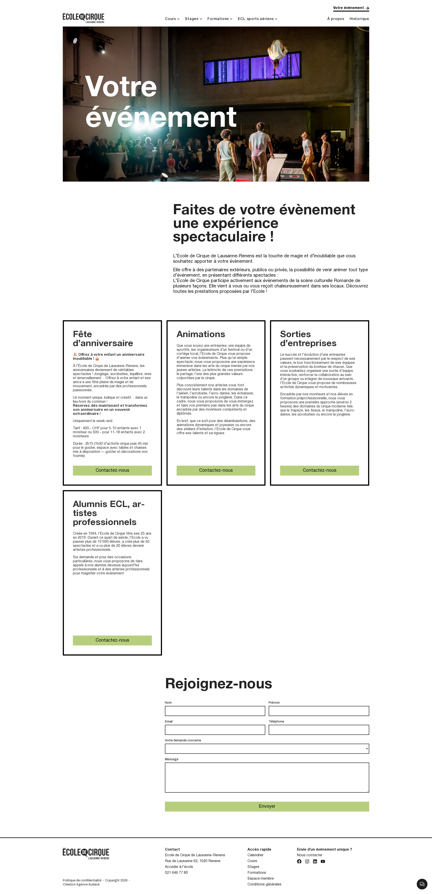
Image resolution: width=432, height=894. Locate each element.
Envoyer (267, 807)
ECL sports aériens (256, 19)
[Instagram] (307, 861)
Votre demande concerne (183, 740)
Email (169, 721)
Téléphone (276, 721)
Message (171, 759)
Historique (359, 19)
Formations (218, 19)
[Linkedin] (315, 861)
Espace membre (261, 878)
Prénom (274, 702)
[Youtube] (323, 861)
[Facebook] (299, 861)
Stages (191, 19)
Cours (170, 19)
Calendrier (255, 855)
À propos (335, 19)
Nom (168, 702)
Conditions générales (264, 884)
